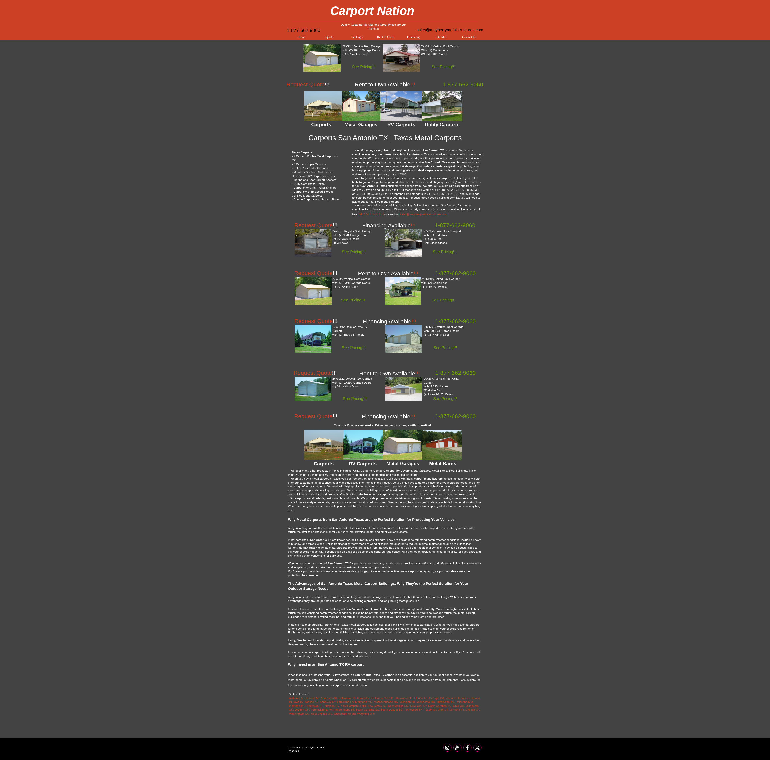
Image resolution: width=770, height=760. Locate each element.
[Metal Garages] (403, 445)
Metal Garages (402, 463)
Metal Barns (442, 463)
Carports (324, 463)
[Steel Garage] (313, 291)
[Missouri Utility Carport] (403, 389)
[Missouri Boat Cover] (403, 291)
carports (460, 185)
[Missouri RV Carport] (313, 339)
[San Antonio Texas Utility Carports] (442, 106)
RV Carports (363, 463)
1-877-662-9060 (303, 30)
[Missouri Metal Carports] (403, 243)
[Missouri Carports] (401, 58)
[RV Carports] (363, 445)
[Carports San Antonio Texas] (323, 106)
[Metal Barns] (442, 445)
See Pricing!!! (364, 67)
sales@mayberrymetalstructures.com (450, 30)
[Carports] (323, 445)
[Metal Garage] (322, 58)
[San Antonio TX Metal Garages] (361, 106)
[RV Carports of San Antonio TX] (401, 106)
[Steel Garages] (313, 389)
